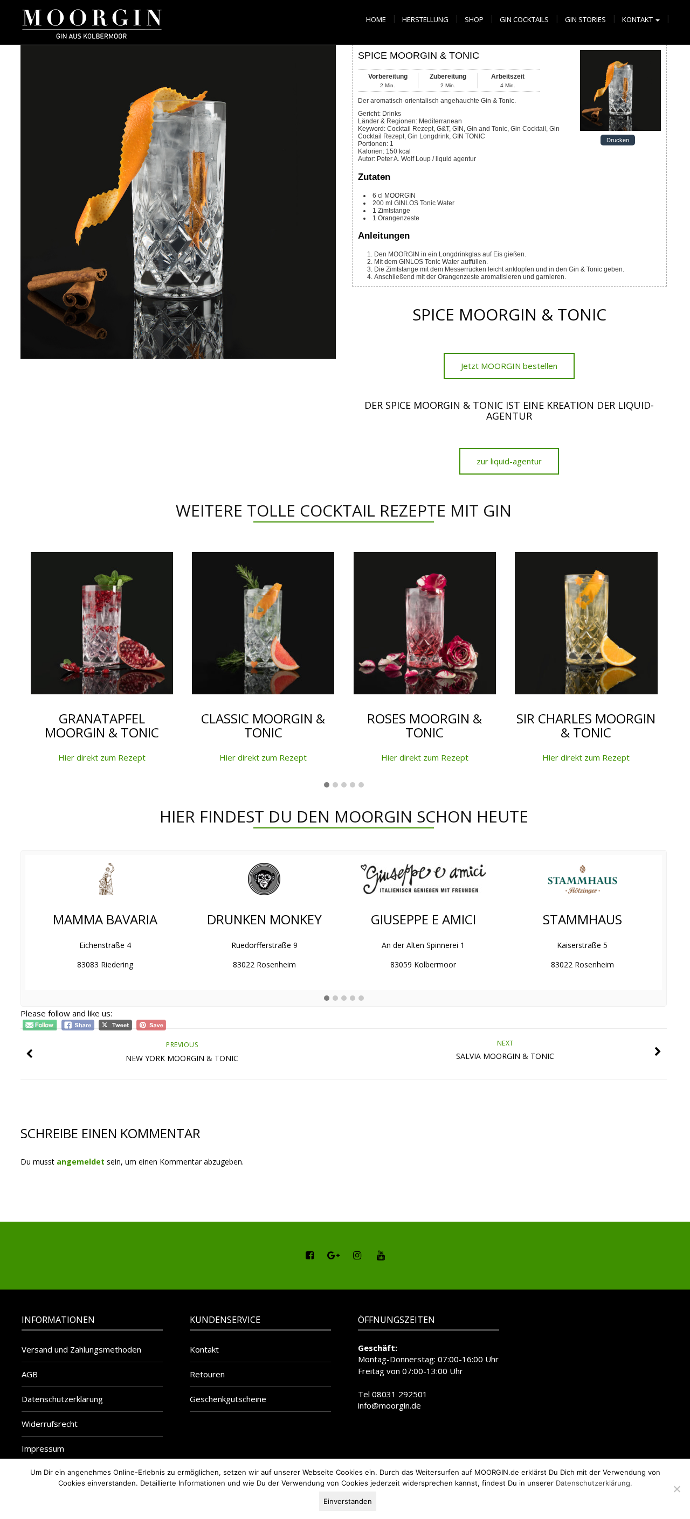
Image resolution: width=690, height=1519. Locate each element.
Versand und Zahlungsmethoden (81, 1349)
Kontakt (638, 19)
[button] (326, 785)
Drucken (617, 140)
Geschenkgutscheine (228, 1398)
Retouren (207, 1374)
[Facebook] (309, 1255)
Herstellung (425, 19)
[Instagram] (357, 1255)
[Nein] (676, 1488)
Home (376, 19)
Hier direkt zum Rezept (102, 757)
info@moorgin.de (389, 1405)
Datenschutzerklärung (62, 1398)
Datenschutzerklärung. (594, 1483)
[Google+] (333, 1255)
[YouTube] (380, 1255)
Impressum (43, 1448)
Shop (474, 19)
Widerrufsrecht (50, 1423)
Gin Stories (585, 19)
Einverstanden (347, 1501)
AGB (30, 1374)
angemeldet (81, 1161)
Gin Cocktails (524, 19)
